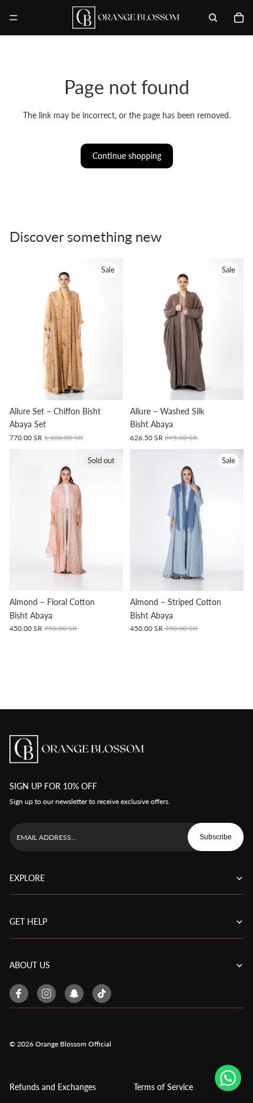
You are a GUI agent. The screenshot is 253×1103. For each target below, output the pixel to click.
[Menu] (13, 17)
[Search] (213, 18)
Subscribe (215, 837)
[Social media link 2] (46, 993)
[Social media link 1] (18, 993)
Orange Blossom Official (73, 1043)
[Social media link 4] (101, 993)
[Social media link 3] (74, 993)
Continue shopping (126, 156)
